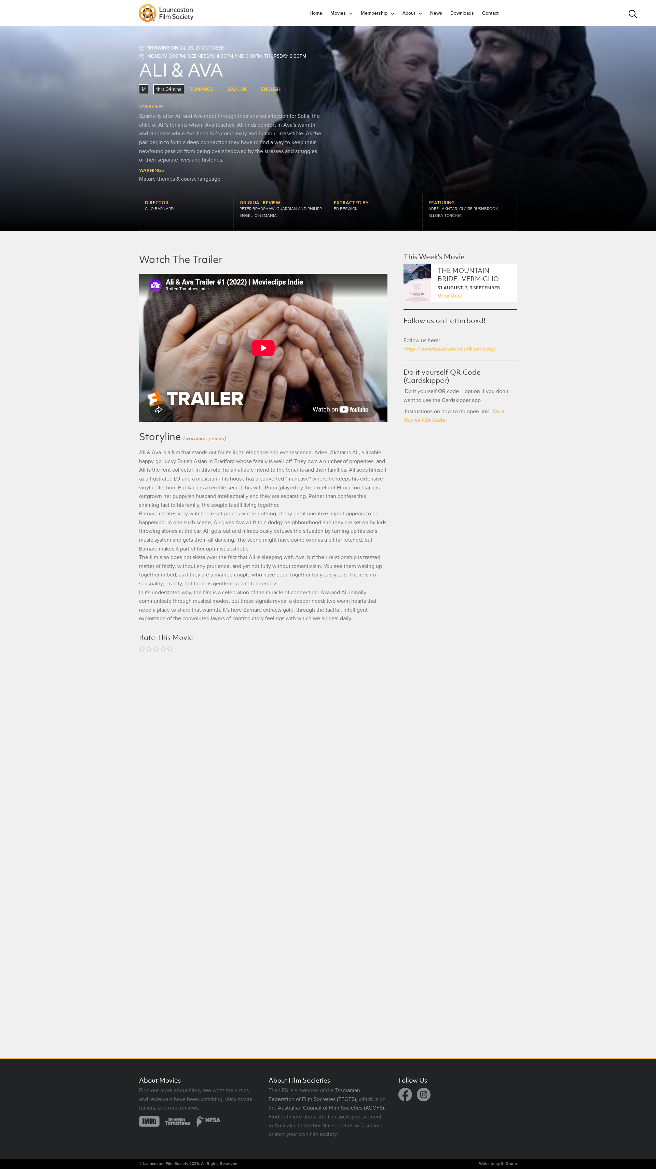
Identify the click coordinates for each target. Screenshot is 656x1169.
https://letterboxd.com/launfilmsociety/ (450, 349)
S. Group (509, 1163)
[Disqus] (263, 748)
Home (316, 13)
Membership (374, 13)
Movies (338, 13)
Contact (490, 13)
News (436, 13)
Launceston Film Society (165, 1163)
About (408, 13)
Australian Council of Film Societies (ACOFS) (331, 1107)
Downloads (462, 13)
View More (450, 296)
